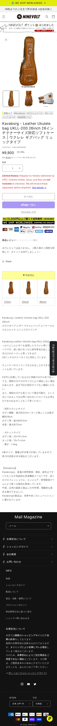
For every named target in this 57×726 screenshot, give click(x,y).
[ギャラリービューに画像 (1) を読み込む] (11, 99)
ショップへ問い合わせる (17, 618)
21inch (7, 302)
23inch (25, 302)
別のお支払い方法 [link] (28, 212)
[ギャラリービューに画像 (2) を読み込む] (28, 99)
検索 (8, 578)
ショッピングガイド (15, 585)
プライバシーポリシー (16, 605)
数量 (4, 162)
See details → (39, 187)
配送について (12, 591)
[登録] (48, 525)
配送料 (8, 157)
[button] (3, 16)
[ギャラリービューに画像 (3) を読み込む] (46, 99)
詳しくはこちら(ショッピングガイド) (28, 673)
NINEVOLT (32, 725)
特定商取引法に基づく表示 (18, 611)
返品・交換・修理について (18, 598)
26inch (42, 302)
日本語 (39, 703)
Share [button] (9, 261)
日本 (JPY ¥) (18, 703)
